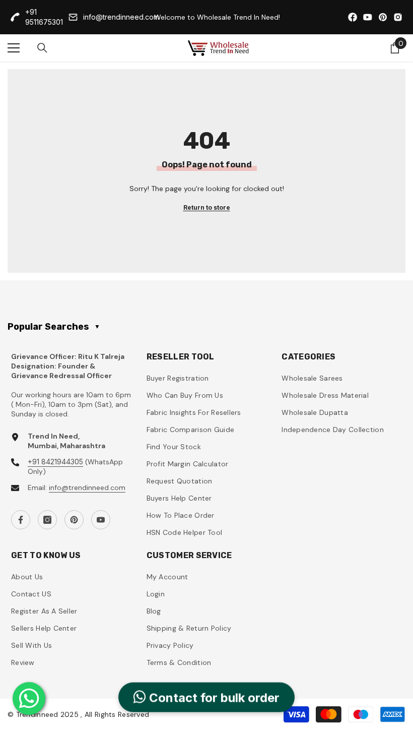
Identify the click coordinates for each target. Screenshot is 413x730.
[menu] (14, 48)
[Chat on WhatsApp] (29, 698)
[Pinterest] (74, 519)
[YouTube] (100, 519)
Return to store (206, 207)
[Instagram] (47, 519)
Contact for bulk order (213, 698)
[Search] (42, 48)
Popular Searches (54, 326)
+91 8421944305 (55, 461)
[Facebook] (20, 519)
